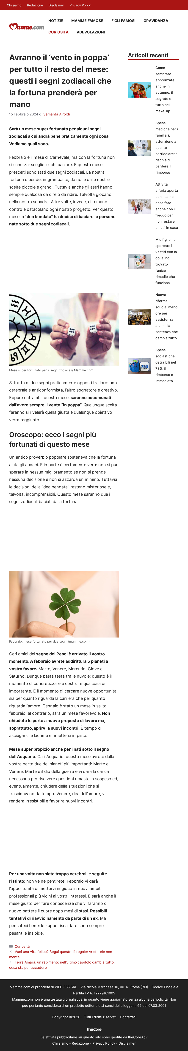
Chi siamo (14, 5)
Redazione (35, 5)
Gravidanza (156, 20)
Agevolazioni (91, 32)
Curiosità (58, 32)
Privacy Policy (80, 5)
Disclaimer (56, 5)
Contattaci (128, 1017)
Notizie (55, 20)
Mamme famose (87, 20)
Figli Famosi (123, 20)
